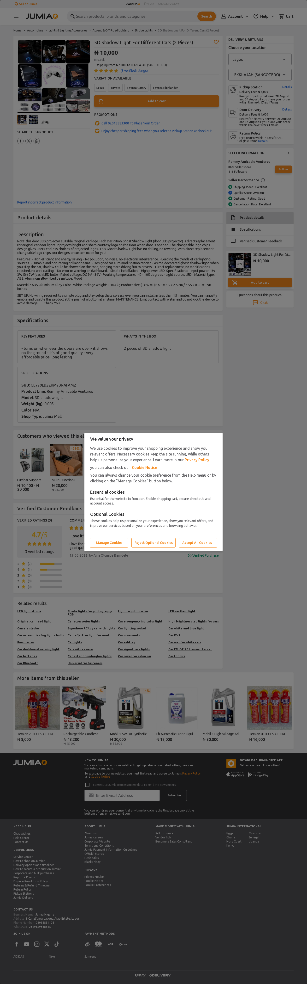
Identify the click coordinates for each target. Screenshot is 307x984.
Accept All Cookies (197, 543)
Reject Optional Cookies (154, 543)
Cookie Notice (144, 467)
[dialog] (153, 492)
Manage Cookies (109, 543)
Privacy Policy (197, 460)
